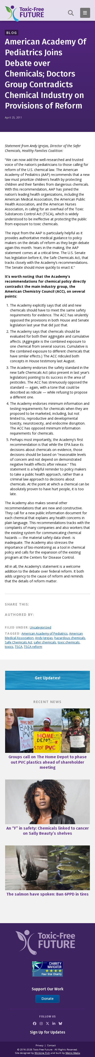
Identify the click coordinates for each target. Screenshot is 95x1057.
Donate (47, 998)
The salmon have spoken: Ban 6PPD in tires (47, 894)
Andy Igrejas (44, 638)
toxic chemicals (69, 642)
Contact (51, 1045)
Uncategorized (40, 627)
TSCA (18, 647)
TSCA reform (33, 647)
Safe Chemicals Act (18, 642)
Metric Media (73, 1053)
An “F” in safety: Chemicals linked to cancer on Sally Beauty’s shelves (47, 830)
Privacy (39, 1045)
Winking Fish (42, 1053)
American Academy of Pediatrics (44, 633)
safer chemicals (45, 642)
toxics (9, 647)
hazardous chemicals (69, 638)
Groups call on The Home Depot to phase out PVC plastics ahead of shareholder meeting (48, 762)
